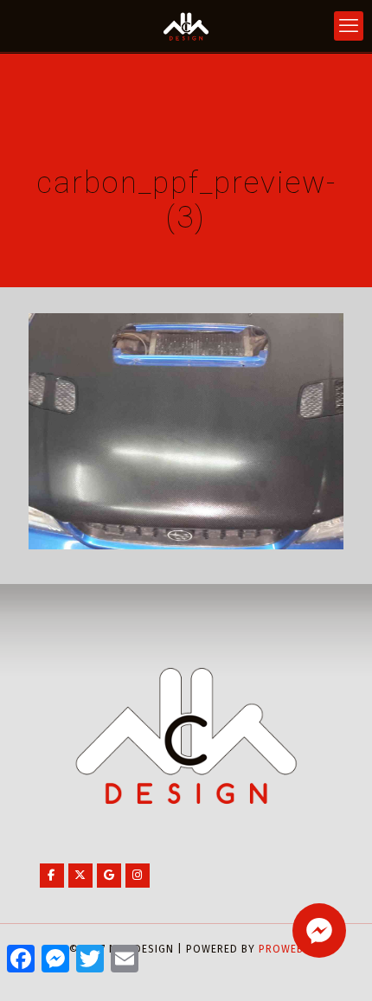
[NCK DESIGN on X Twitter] (80, 875)
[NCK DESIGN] (186, 26)
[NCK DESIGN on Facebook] (52, 875)
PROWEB (281, 949)
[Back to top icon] (336, 965)
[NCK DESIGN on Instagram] (137, 875)
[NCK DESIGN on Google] (109, 875)
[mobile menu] (348, 26)
